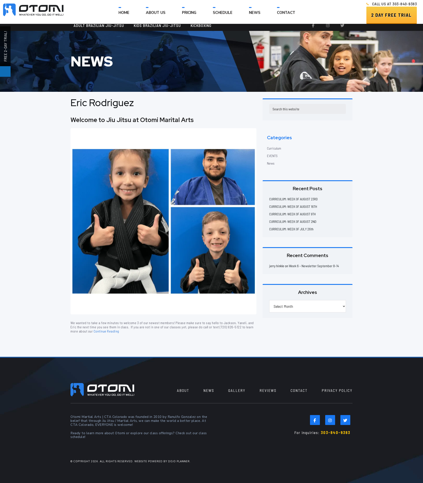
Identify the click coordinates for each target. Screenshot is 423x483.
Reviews (268, 390)
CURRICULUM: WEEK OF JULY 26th (291, 229)
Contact (299, 390)
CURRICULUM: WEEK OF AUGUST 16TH (293, 206)
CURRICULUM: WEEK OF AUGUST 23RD (293, 199)
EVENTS (272, 156)
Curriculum (274, 148)
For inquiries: (322, 432)
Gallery (236, 390)
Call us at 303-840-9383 (394, 3)
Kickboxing (201, 25)
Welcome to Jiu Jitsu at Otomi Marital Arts (132, 120)
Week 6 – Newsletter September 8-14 (314, 266)
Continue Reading (106, 331)
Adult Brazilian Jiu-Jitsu (99, 25)
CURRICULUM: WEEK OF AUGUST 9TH (292, 214)
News (271, 163)
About (183, 390)
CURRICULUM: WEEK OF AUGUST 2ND (292, 221)
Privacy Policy (337, 390)
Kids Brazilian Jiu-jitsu (157, 25)
